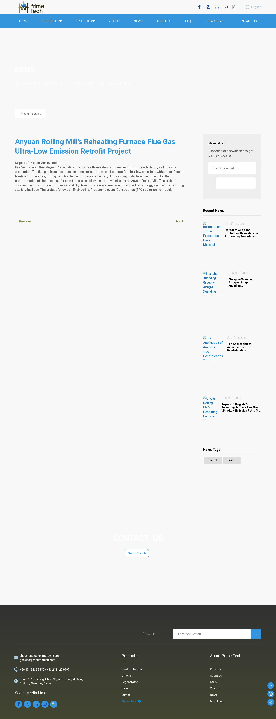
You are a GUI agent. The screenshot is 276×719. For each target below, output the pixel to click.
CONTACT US (247, 21)
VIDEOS (114, 21)
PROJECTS (84, 21)
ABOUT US (163, 21)
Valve (125, 688)
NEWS (138, 21)
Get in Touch (137, 553)
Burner (126, 694)
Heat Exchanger (132, 669)
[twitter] (234, 7)
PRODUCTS (50, 21)
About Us (216, 675)
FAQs (213, 682)
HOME (23, 21)
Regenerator (130, 682)
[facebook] (199, 7)
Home (19, 83)
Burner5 (232, 460)
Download (216, 701)
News (214, 694)
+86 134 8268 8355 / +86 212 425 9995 (44, 669)
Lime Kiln (127, 675)
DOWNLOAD (215, 21)
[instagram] (208, 7)
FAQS (189, 21)
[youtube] (225, 7)
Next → (181, 221)
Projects (215, 669)
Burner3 (212, 460)
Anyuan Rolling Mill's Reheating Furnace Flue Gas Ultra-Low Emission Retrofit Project (79, 83)
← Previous (23, 221)
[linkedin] (217, 7)
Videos (214, 688)
